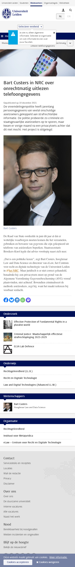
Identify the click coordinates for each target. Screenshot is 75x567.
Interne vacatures (12, 506)
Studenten (24, 3)
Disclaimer (8, 483)
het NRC (14, 270)
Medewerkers (36, 3)
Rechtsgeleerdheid (13, 429)
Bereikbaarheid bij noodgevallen (20, 529)
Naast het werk (11, 516)
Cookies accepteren (18, 562)
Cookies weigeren (49, 562)
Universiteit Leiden (10, 3)
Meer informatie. (58, 557)
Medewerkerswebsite (11, 43)
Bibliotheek (64, 3)
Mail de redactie (12, 473)
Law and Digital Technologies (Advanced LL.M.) (29, 385)
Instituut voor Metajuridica (18, 435)
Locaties (7, 468)
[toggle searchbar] (70, 10)
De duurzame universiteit (16, 501)
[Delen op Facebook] (5, 300)
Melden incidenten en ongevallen (21, 534)
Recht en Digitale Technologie (20, 378)
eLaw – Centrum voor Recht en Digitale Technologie (32, 442)
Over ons (8, 496)
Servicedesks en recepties (17, 463)
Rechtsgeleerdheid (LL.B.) (18, 371)
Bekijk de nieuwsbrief (14, 547)
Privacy (7, 478)
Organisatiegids (51, 3)
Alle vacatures (10, 511)
